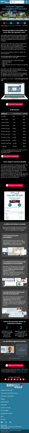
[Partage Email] (23, 379)
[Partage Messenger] (20, 379)
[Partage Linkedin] (11, 379)
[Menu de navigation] (26, 2)
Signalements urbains (6, 413)
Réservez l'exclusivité (15, 104)
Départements (5, 402)
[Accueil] (5, 2)
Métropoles (4, 405)
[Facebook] (2, 422)
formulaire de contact (22, 370)
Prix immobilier (5, 410)
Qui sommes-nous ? (21, 372)
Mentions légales (4, 430)
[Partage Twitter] (8, 379)
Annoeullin (21, 356)
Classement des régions (7, 396)
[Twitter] (6, 422)
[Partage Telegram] (14, 379)
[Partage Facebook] (5, 379)
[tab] (9, 358)
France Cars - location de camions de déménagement (11, 427)
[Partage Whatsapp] (17, 379)
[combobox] (17, 2)
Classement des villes (6, 390)
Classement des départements (9, 393)
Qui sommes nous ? (5, 432)
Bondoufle (7, 354)
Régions (3, 399)
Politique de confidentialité (15, 430)
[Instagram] (10, 422)
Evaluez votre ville (5, 407)
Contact (3, 419)
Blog (2, 416)
